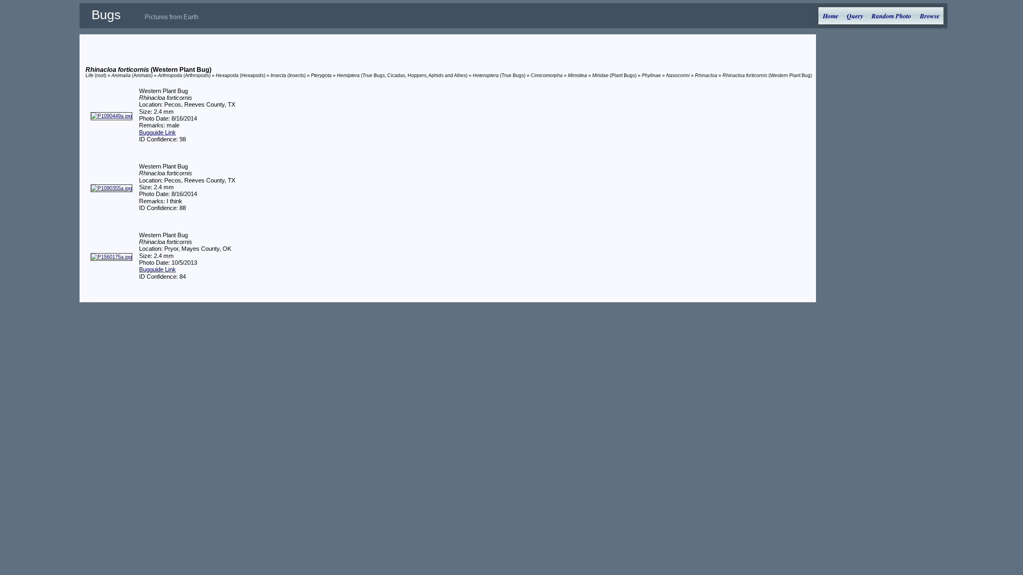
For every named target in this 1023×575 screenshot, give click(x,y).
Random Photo (891, 16)
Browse (929, 16)
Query (855, 16)
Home (830, 16)
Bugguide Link (157, 132)
